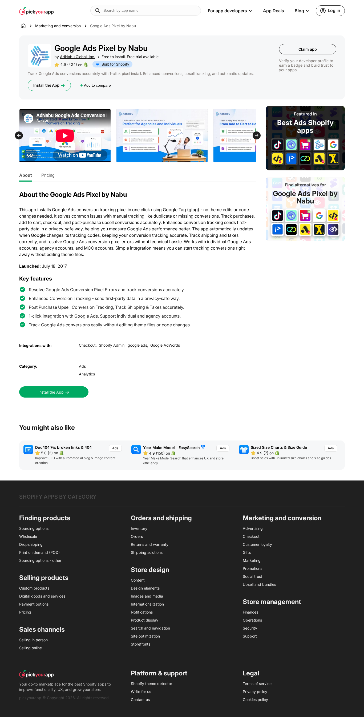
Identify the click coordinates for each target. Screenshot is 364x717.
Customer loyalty (257, 544)
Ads (82, 366)
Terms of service (257, 683)
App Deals (273, 10)
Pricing (48, 175)
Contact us (140, 699)
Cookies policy (255, 699)
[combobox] (145, 11)
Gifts (247, 552)
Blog (299, 10)
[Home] (27, 26)
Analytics (87, 374)
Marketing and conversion (58, 25)
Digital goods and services (42, 596)
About (25, 175)
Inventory (139, 528)
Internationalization (147, 604)
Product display (144, 620)
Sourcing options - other (40, 560)
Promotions (252, 568)
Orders (137, 536)
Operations (252, 620)
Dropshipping (31, 544)
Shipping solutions (147, 552)
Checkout (251, 536)
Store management (272, 602)
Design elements (145, 588)
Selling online (30, 648)
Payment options (33, 604)
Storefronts (140, 644)
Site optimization (145, 636)
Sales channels (42, 629)
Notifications (142, 612)
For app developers (227, 10)
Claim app (307, 49)
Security (250, 628)
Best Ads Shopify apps (305, 126)
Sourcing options (33, 528)
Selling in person (33, 640)
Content (138, 580)
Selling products (43, 578)
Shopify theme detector (151, 683)
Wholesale (28, 536)
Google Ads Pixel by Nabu (305, 197)
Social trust (252, 576)
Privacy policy (255, 691)
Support (250, 636)
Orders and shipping (161, 518)
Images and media (147, 596)
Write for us (141, 691)
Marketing (252, 560)
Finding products (44, 518)
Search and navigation (150, 628)
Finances (250, 612)
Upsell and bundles (259, 584)
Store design (150, 570)
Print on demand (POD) (39, 552)
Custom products (34, 588)
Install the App (46, 85)
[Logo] (36, 10)
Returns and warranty (149, 544)
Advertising (253, 528)
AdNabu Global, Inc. (77, 56)
